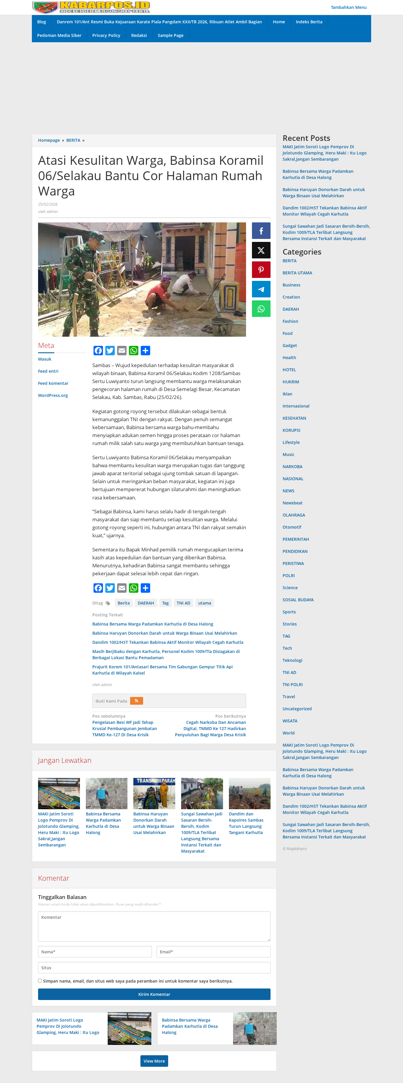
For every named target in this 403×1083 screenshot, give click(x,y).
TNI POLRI (293, 684)
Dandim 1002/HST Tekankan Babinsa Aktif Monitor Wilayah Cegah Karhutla (167, 642)
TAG (286, 636)
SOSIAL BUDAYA (298, 599)
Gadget (290, 345)
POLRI (289, 575)
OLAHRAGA (294, 515)
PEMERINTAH (296, 539)
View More (154, 1061)
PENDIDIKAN (295, 551)
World (289, 733)
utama (204, 603)
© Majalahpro (295, 848)
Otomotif (292, 527)
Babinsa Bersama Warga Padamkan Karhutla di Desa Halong (152, 624)
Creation (291, 297)
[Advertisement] (201, 86)
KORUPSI (291, 430)
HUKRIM (291, 382)
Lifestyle (291, 442)
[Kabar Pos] (91, 7)
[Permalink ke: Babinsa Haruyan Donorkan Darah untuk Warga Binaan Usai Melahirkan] (154, 793)
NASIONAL (293, 478)
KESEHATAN (294, 418)
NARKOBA (292, 466)
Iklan (287, 394)
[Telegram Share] (261, 289)
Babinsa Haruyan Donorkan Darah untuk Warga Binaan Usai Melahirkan (164, 633)
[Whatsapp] (261, 308)
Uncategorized (297, 708)
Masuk (44, 359)
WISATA (290, 721)
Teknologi (292, 660)
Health (289, 357)
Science (290, 587)
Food (288, 333)
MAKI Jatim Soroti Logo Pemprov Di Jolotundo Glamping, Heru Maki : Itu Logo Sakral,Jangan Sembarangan (325, 153)
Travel (289, 696)
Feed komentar (53, 383)
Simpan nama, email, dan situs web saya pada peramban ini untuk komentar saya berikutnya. (138, 981)
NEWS (288, 491)
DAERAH (146, 603)
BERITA (289, 260)
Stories (290, 624)
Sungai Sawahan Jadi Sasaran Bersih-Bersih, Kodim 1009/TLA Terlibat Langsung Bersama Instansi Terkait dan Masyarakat (201, 832)
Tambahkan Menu (349, 7)
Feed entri (48, 371)
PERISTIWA (293, 563)
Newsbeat (293, 503)
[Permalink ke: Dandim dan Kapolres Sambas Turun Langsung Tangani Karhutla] (250, 793)
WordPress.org (53, 395)
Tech (287, 648)
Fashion (290, 321)
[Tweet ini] (261, 250)
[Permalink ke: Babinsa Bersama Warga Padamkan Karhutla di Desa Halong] (107, 793)
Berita (124, 603)
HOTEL (289, 369)
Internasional (296, 406)
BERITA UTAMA (297, 273)
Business (291, 285)
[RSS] (136, 701)
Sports (289, 612)
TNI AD (183, 603)
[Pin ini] (261, 269)
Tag (165, 603)
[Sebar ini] (261, 230)
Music (288, 454)
